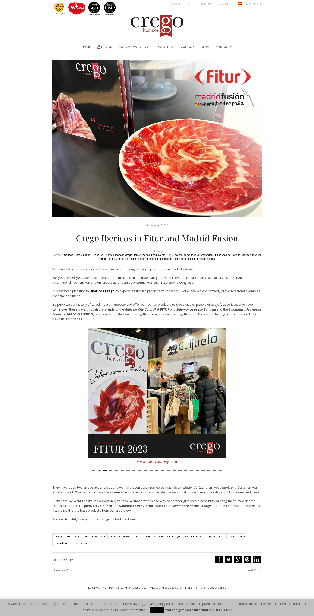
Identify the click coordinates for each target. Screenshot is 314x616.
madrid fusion (172, 258)
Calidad (68, 255)
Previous (82, 398)
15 (174, 470)
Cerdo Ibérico (82, 255)
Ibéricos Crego (123, 255)
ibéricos (246, 255)
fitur (216, 255)
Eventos (109, 255)
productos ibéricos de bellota (198, 258)
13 (162, 470)
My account (225, 4)
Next (232, 398)
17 (185, 470)
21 (208, 470)
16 (180, 470)
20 (203, 470)
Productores (158, 255)
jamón (111, 258)
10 (145, 470)
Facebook (175, 4)
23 (220, 470)
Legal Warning (97, 588)
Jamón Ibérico (142, 255)
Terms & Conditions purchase (128, 588)
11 (151, 470)
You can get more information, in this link (198, 610)
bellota (179, 255)
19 (197, 470)
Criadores (97, 255)
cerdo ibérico (191, 255)
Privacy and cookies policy (165, 588)
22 (214, 470)
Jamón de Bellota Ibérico (130, 258)
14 (168, 470)
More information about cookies (205, 588)
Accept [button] (157, 610)
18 (191, 470)
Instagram (207, 4)
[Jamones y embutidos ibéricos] (157, 36)
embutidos (206, 255)
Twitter (191, 4)
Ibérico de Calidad (230, 255)
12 (156, 470)
